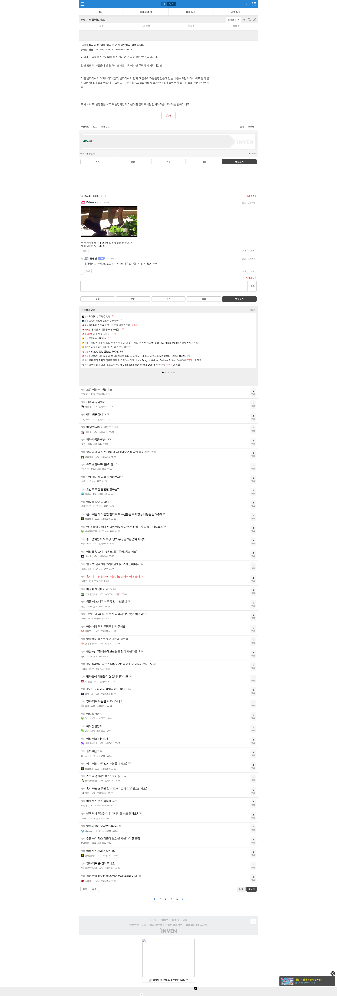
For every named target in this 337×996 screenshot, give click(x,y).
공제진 (84, 49)
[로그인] (248, 4)
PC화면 (164, 920)
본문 (133, 161)
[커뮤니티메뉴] (82, 4)
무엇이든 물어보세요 (92, 19)
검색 (241, 889)
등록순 (95, 196)
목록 (97, 161)
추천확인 (85, 126)
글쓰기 (255, 19)
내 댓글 (146, 26)
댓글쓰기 (239, 161)
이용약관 (134, 924)
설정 (184, 920)
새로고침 (252, 196)
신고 (95, 126)
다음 (204, 161)
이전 (168, 161)
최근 (85, 889)
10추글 (191, 26)
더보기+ (253, 310)
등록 (252, 286)
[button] (163, 372)
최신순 (103, 196)
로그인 (153, 920)
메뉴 (82, 153)
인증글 (236, 26)
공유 (242, 126)
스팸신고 (105, 126)
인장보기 (90, 153)
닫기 (333, 973)
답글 (85, 251)
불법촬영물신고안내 (197, 924)
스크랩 (251, 126)
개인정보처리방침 (152, 924)
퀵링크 (175, 920)
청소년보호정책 (173, 924)
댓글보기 (239, 299)
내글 (101, 26)
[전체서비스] (254, 4)
